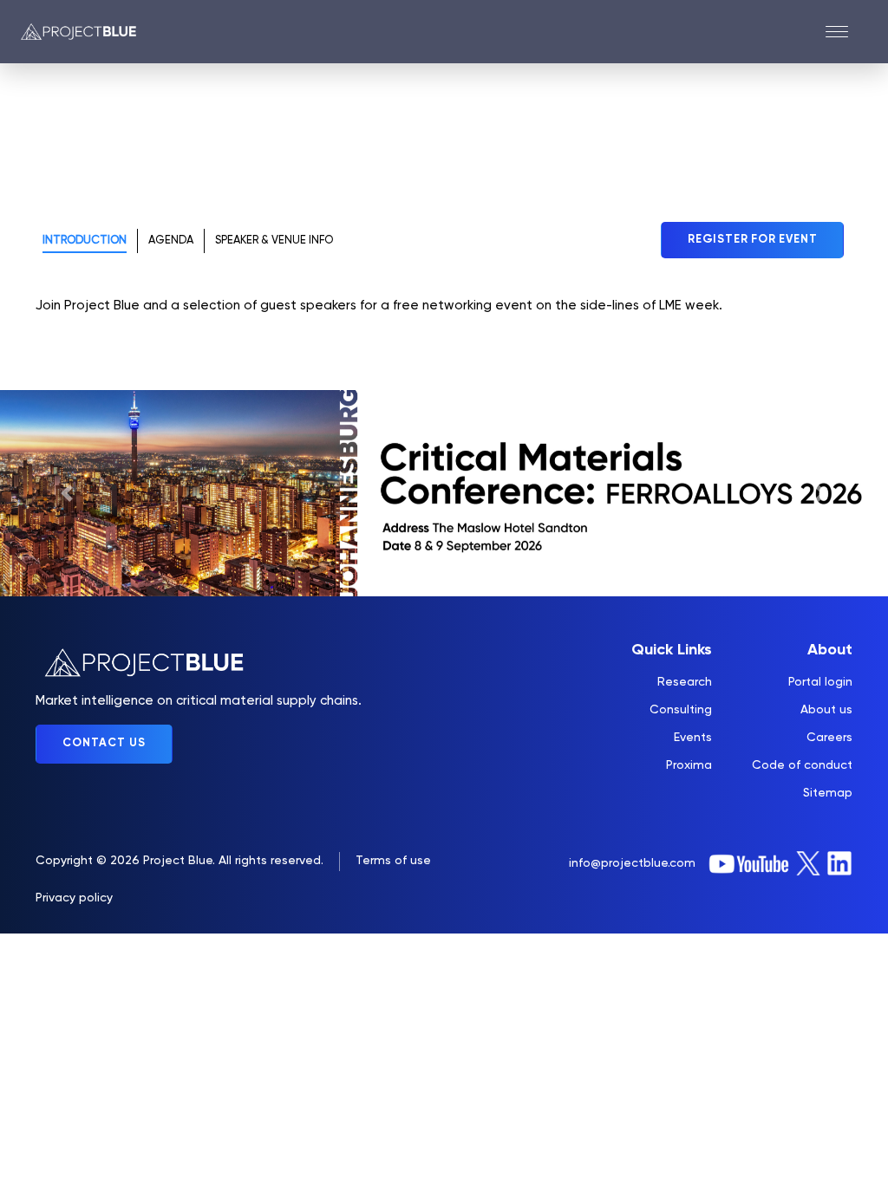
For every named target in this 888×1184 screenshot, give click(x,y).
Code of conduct (802, 765)
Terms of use (393, 861)
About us (826, 710)
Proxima (689, 765)
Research (684, 682)
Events (693, 738)
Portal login (820, 682)
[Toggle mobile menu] (846, 31)
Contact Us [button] (104, 743)
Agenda (170, 240)
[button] (67, 493)
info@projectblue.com (632, 863)
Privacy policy (74, 898)
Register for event (752, 239)
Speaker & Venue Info (274, 240)
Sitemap (827, 793)
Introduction (84, 240)
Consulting (681, 710)
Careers (829, 738)
